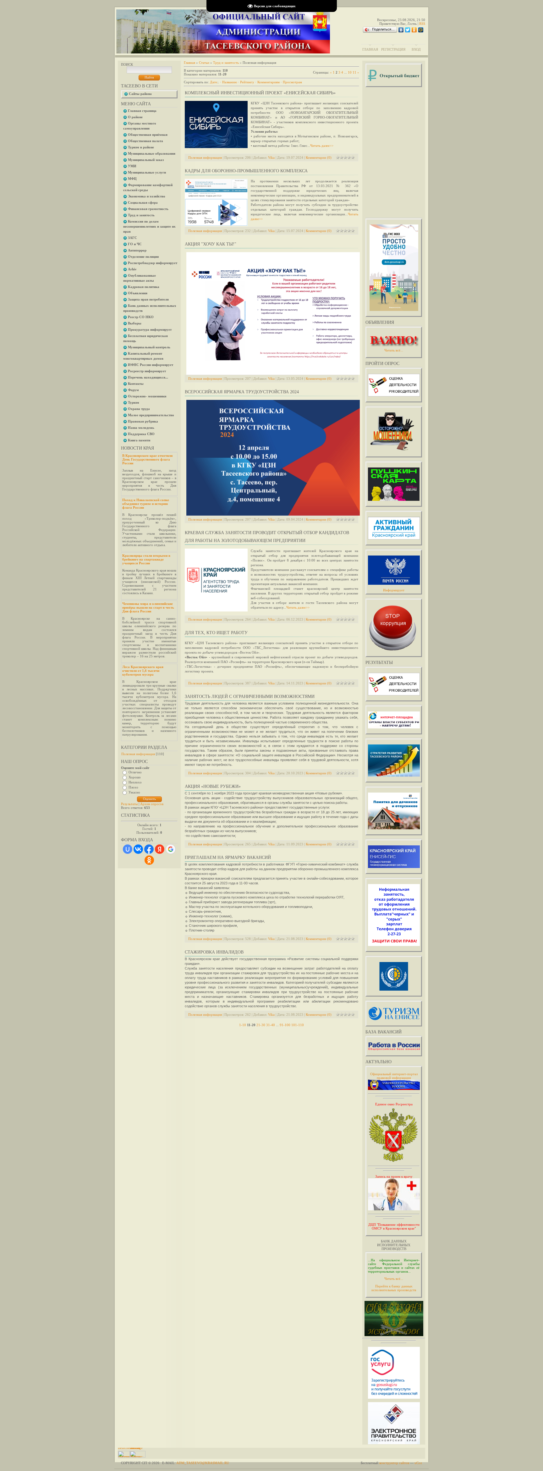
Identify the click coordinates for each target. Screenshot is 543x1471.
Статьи (204, 62)
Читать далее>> (321, 145)
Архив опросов (151, 804)
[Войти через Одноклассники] (149, 860)
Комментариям (268, 82)
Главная (370, 49)
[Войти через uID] (127, 849)
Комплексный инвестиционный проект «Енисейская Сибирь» (260, 93)
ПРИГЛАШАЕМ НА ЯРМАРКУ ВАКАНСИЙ (228, 857)
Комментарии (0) (319, 157)
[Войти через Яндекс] (159, 849)
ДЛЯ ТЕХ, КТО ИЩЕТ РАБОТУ (216, 632)
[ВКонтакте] (401, 30)
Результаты (129, 804)
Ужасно (134, 792)
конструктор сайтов (394, 1463)
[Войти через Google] (171, 849)
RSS (422, 23)
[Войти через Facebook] (149, 849)
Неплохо (135, 782)
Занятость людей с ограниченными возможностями (250, 696)
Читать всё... (393, 1278)
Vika (271, 157)
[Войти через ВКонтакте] (138, 849)
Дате (213, 82)
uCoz (418, 1463)
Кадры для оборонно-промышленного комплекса (246, 171)
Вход (416, 49)
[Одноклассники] (414, 30)
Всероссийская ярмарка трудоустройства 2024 (242, 392)
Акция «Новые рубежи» (213, 786)
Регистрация (393, 49)
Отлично (135, 772)
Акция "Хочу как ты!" (210, 244)
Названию (229, 82)
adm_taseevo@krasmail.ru (202, 1463)
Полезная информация (138, 754)
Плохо (133, 787)
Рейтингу (247, 82)
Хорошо (135, 777)
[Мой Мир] (421, 30)
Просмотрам (292, 82)
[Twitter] (407, 30)
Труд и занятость (226, 62)
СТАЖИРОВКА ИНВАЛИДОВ (214, 952)
